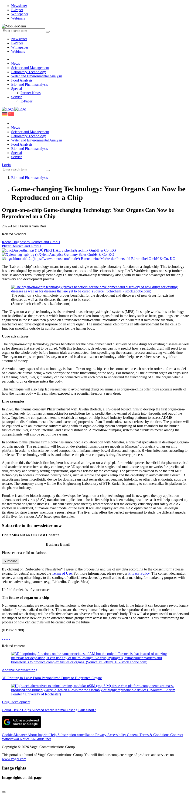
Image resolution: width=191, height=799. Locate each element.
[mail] (9, 638)
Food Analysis (21, 80)
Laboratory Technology (28, 72)
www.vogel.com (14, 759)
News (15, 63)
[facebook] (2, 638)
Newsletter (19, 39)
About (32, 735)
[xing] (6, 638)
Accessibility (117, 735)
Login (6, 165)
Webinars (18, 51)
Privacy (101, 735)
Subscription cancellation (76, 735)
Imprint (43, 735)
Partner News (30, 93)
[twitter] (4, 638)
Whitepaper (19, 47)
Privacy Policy (139, 573)
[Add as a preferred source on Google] (21, 727)
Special (16, 89)
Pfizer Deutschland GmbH (21, 246)
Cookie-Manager (14, 735)
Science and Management (30, 68)
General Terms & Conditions (148, 735)
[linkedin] (7, 638)
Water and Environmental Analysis (36, 76)
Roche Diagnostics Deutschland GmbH (31, 242)
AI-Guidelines (40, 739)
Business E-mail (58, 544)
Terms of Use (62, 573)
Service (16, 97)
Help (53, 735)
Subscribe (10, 561)
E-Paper (17, 43)
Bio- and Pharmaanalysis (29, 84)
